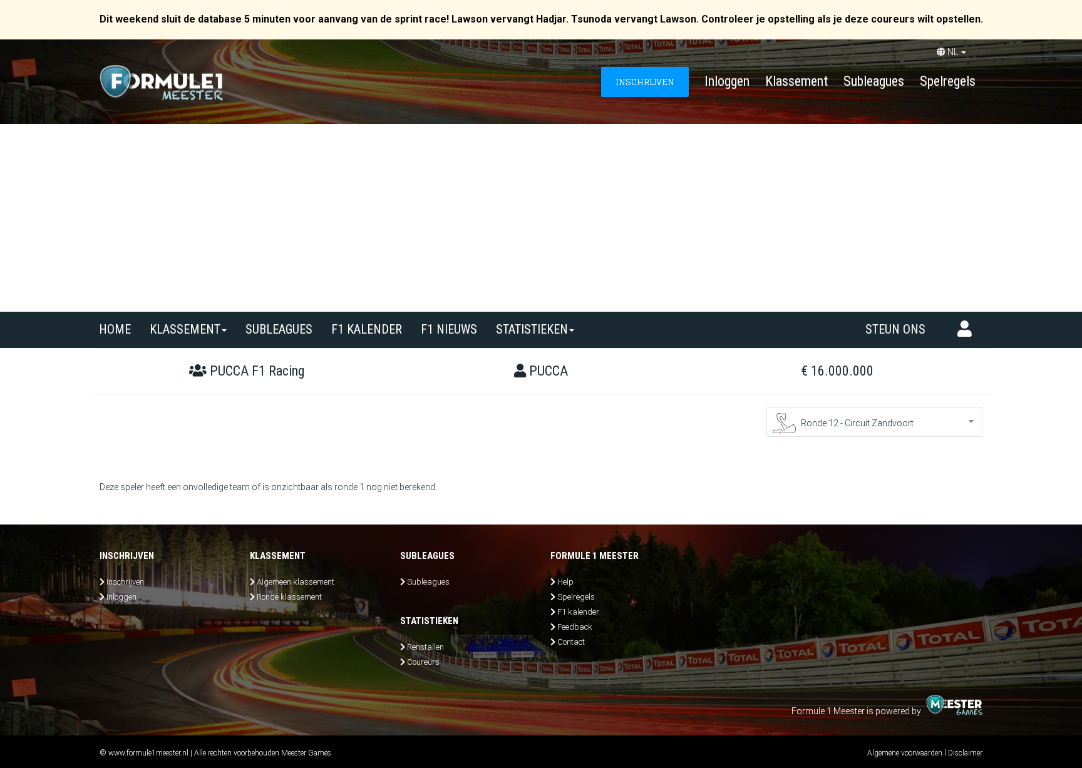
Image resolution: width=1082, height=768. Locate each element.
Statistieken (532, 329)
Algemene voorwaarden (904, 753)
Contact (571, 642)
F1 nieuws (449, 329)
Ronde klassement (289, 597)
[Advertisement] (541, 217)
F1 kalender (366, 329)
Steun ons (895, 329)
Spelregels (948, 81)
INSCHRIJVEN (645, 82)
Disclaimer (965, 753)
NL (952, 52)
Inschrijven (125, 581)
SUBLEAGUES (278, 329)
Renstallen (425, 647)
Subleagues (873, 81)
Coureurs (423, 662)
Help (565, 581)
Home (115, 329)
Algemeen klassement (295, 581)
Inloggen (727, 81)
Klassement (796, 81)
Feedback (574, 627)
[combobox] (874, 422)
